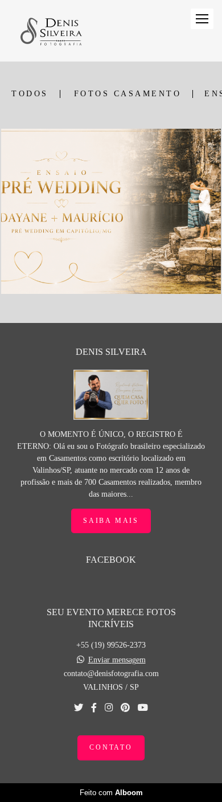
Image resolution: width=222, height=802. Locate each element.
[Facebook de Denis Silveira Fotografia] (94, 708)
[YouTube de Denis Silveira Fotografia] (143, 708)
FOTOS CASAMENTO (128, 94)
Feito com (111, 792)
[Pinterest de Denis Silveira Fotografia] (125, 708)
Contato (111, 747)
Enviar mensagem (117, 660)
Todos (29, 94)
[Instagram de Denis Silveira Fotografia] (109, 708)
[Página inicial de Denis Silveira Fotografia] (51, 31)
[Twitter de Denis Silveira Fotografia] (78, 708)
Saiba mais (111, 521)
